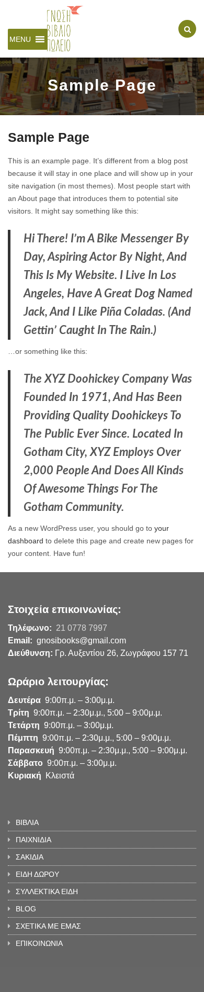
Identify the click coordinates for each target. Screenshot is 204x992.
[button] (20, 39)
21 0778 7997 (81, 627)
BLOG (26, 909)
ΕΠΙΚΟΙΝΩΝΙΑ (39, 943)
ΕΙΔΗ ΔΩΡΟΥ (37, 874)
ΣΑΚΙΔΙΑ (29, 857)
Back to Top (160, 979)
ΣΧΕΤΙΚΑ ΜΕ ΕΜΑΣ (48, 926)
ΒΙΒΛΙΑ (27, 822)
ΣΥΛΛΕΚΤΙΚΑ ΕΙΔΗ (47, 891)
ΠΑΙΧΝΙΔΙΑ (33, 839)
